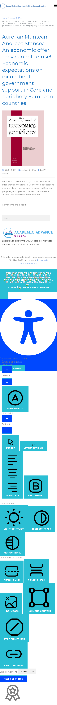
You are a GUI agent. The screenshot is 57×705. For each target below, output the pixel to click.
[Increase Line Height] (7, 418)
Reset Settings (13, 679)
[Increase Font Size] (7, 369)
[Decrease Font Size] (7, 381)
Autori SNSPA (28, 170)
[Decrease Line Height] (7, 430)
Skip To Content (9, 671)
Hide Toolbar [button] (12, 368)
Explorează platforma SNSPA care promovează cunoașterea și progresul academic (27, 242)
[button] (4, 295)
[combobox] (28, 280)
